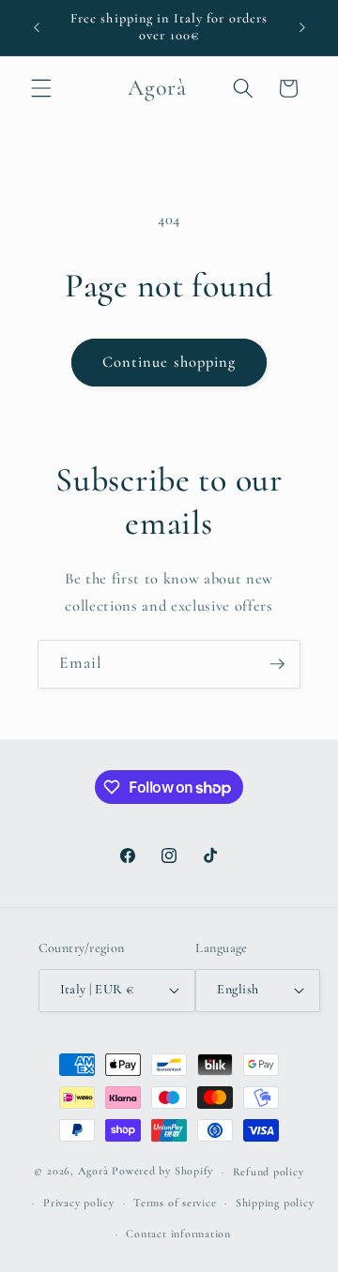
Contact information (178, 1233)
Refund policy (268, 1171)
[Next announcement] (302, 27)
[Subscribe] (277, 664)
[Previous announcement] (36, 27)
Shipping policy (275, 1202)
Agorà (93, 1171)
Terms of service (174, 1202)
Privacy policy (79, 1202)
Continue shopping (169, 362)
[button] (41, 88)
